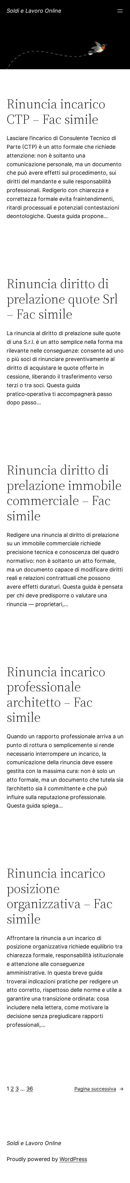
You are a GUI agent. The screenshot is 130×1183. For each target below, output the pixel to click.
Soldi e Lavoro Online (34, 11)
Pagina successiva (99, 1089)
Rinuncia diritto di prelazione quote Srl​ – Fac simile (62, 299)
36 (29, 1088)
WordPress (73, 1159)
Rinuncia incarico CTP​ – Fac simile (56, 111)
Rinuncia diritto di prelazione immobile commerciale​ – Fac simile (64, 492)
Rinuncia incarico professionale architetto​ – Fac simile (56, 694)
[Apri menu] (120, 10)
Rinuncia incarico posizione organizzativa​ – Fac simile (59, 896)
